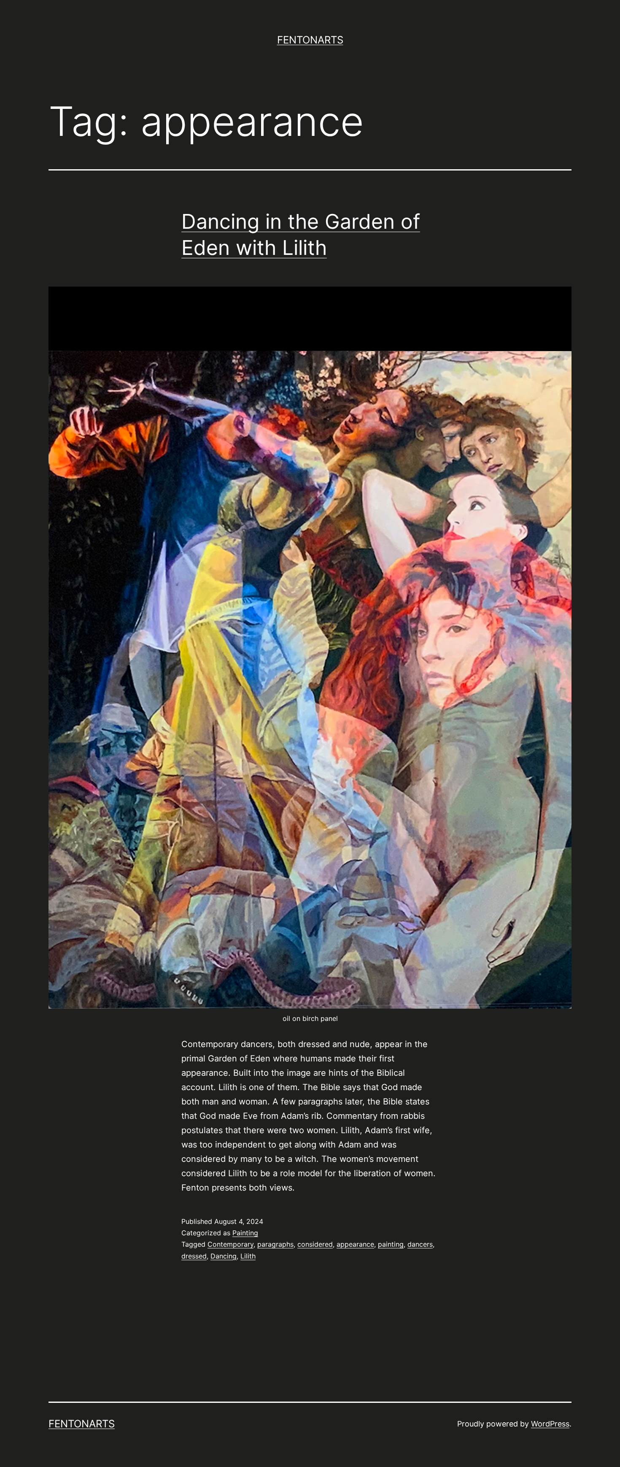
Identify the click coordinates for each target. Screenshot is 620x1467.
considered (315, 1244)
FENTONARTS (310, 40)
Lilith (248, 1256)
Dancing (223, 1256)
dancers (420, 1244)
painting (391, 1244)
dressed (194, 1256)
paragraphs (275, 1244)
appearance (355, 1244)
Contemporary (230, 1244)
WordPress (550, 1423)
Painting (245, 1233)
